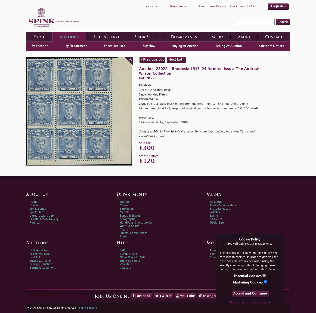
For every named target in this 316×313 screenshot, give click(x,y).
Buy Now (149, 46)
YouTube (187, 296)
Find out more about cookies (250, 302)
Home (39, 37)
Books (124, 236)
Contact (274, 37)
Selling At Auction (229, 46)
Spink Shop (145, 37)
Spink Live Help (130, 261)
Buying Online (129, 254)
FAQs (123, 250)
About (244, 37)
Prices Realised (114, 46)
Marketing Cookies (248, 282)
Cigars (124, 229)
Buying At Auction (185, 46)
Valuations (126, 264)
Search (283, 22)
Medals (124, 212)
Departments (184, 37)
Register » (178, 6)
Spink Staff (36, 212)
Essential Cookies (248, 275)
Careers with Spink (42, 216)
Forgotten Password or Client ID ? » (226, 6)
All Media (216, 202)
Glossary (125, 268)
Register (35, 222)
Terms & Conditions (43, 268)
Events (214, 216)
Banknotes (126, 209)
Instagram (211, 296)
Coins (123, 205)
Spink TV (216, 219)
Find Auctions (38, 250)
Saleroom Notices (271, 46)
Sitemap (215, 254)
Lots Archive (106, 37)
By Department (76, 46)
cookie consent (87, 308)
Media (217, 37)
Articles (215, 212)
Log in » (151, 6)
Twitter (165, 296)
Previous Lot (153, 59)
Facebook (142, 296)
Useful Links (218, 222)
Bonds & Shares (130, 216)
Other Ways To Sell (132, 257)
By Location (40, 46)
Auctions (69, 37)
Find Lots (35, 257)
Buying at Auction (41, 261)
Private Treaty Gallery (44, 219)
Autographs (127, 219)
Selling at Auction (41, 264)
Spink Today (38, 209)
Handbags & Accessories (136, 222)
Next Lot (175, 59)
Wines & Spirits (129, 226)
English (277, 6)
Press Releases (220, 209)
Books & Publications (223, 205)
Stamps (125, 202)
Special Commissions (133, 233)
